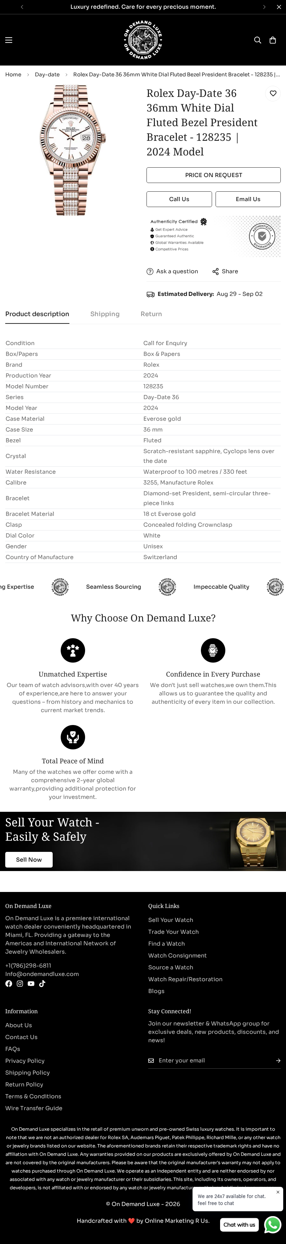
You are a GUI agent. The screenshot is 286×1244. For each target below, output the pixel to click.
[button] (273, 40)
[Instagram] (19, 983)
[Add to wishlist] (273, 93)
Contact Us (21, 1037)
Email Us (248, 199)
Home (13, 74)
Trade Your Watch (173, 932)
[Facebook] (8, 983)
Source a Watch (170, 967)
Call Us (179, 199)
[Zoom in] (125, 99)
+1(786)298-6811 (28, 965)
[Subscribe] (273, 1061)
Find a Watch (166, 943)
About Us (18, 1025)
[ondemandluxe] (143, 40)
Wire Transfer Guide (33, 1108)
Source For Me (37, 861)
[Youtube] (31, 983)
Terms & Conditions (33, 1096)
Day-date (47, 74)
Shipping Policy (27, 1072)
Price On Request (213, 175)
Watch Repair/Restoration (185, 979)
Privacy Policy (25, 1060)
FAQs (12, 1049)
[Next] (264, 7)
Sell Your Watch (170, 920)
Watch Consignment (177, 955)
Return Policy (24, 1084)
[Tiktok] (42, 983)
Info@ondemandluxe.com (42, 974)
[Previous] (22, 7)
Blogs (156, 991)
